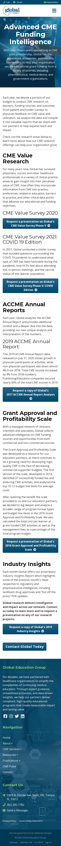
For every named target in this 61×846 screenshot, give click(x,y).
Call (8, 2)
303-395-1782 (15, 805)
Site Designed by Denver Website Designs (30, 833)
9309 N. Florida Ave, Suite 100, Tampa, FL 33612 (31, 797)
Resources (9, 755)
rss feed (38, 842)
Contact (8, 772)
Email (19, 2)
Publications (10, 760)
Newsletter (52, 2)
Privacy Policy (9, 820)
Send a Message (17, 810)
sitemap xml (26, 842)
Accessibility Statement (31, 820)
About (7, 743)
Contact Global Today (25, 646)
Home (6, 737)
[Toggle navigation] (54, 11)
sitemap (13, 842)
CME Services (11, 749)
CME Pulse (9, 766)
